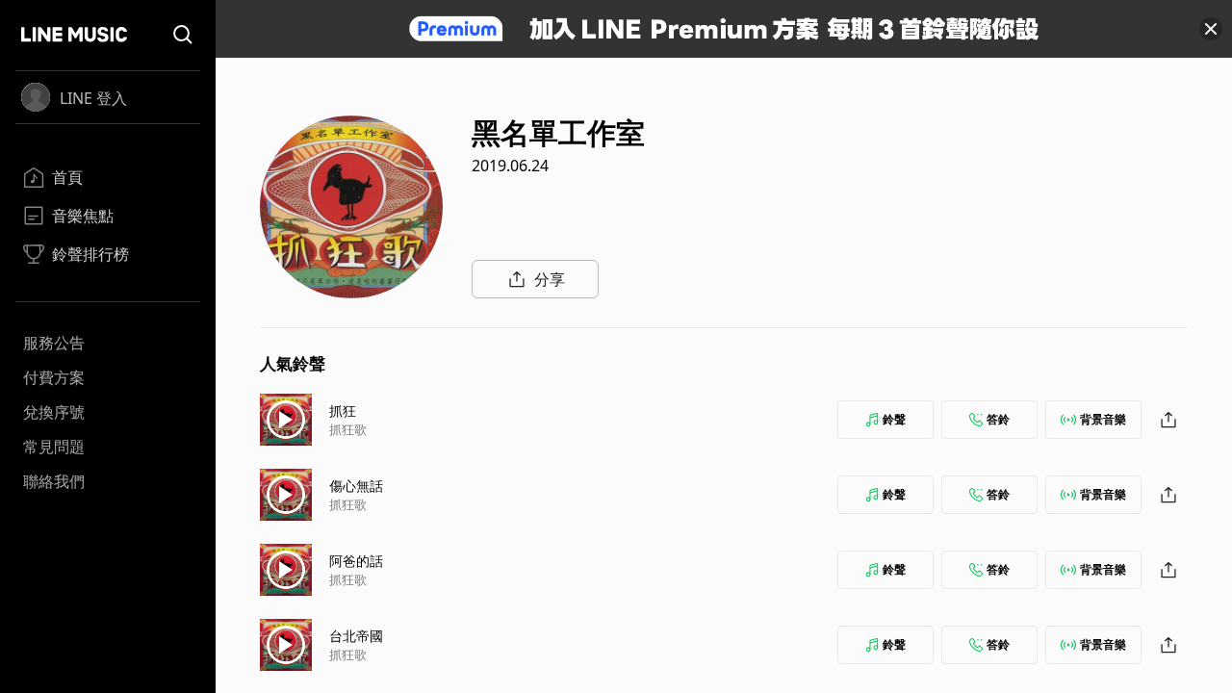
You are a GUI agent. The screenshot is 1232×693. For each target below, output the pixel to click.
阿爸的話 (356, 561)
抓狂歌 (348, 429)
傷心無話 (356, 485)
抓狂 (342, 410)
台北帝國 (356, 636)
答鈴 (998, 419)
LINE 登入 (93, 98)
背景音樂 (1103, 419)
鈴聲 (894, 419)
